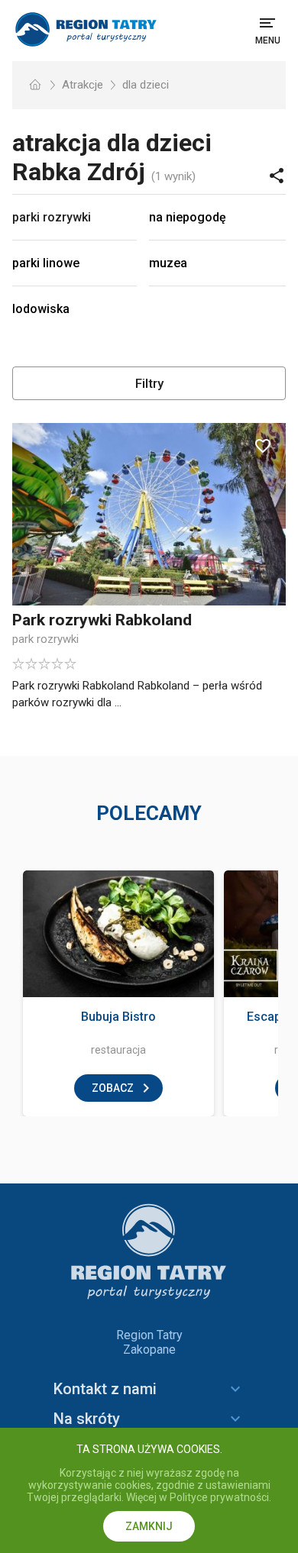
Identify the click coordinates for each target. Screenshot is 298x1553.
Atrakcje (82, 85)
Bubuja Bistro (118, 1016)
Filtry (149, 383)
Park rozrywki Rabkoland (102, 620)
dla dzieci (145, 85)
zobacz (113, 1088)
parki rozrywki (51, 217)
